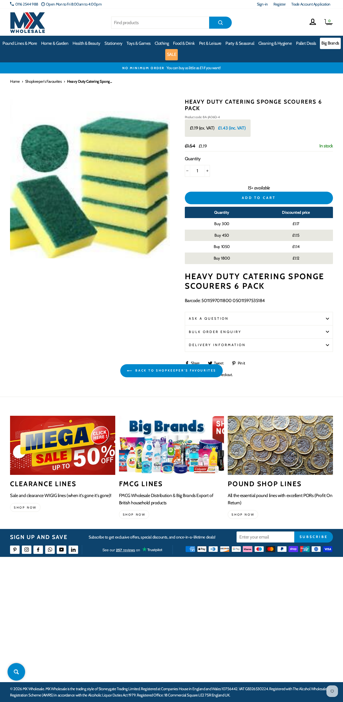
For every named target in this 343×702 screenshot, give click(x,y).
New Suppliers (276, 641)
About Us (200, 586)
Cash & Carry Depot (279, 604)
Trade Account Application (310, 4)
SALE (171, 54)
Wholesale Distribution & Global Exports (150, 623)
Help (125, 586)
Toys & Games (139, 43)
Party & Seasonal (239, 43)
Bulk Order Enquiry (215, 332)
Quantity (193, 158)
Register (279, 4)
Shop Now (243, 514)
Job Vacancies (275, 632)
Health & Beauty (86, 43)
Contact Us (273, 586)
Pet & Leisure (210, 43)
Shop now (25, 507)
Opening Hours (276, 595)
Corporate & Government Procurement (150, 614)
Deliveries (128, 604)
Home (15, 81)
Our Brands (201, 604)
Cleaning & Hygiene (275, 43)
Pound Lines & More (20, 43)
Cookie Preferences (279, 650)
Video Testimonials (207, 595)
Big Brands (330, 43)
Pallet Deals (306, 43)
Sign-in (262, 4)
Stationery (113, 43)
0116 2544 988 (26, 4)
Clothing (162, 43)
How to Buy (130, 595)
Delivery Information (217, 345)
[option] (171, 68)
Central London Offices (282, 614)
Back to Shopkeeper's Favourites (175, 370)
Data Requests (276, 659)
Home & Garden (55, 43)
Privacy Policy (131, 641)
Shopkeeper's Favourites (43, 81)
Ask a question (209, 318)
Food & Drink (184, 43)
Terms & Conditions (135, 632)
